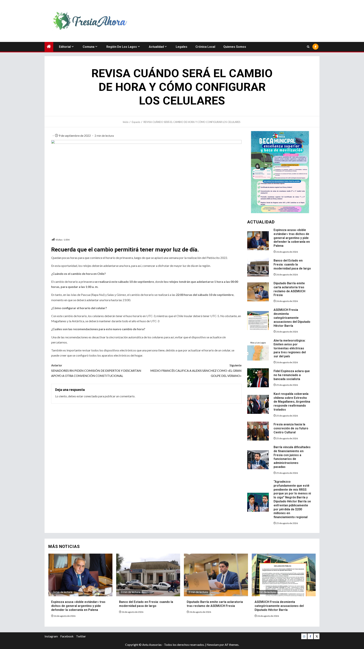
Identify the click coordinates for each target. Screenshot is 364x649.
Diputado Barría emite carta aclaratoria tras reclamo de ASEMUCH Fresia (215, 604)
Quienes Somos (234, 47)
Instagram (51, 636)
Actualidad (156, 47)
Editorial (65, 47)
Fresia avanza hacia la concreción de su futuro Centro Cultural (291, 428)
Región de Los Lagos (121, 47)
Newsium (213, 644)
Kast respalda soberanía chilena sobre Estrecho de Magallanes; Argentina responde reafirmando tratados (292, 401)
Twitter (81, 636)
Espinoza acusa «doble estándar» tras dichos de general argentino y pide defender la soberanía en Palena (292, 238)
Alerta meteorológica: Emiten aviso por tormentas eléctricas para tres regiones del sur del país (290, 348)
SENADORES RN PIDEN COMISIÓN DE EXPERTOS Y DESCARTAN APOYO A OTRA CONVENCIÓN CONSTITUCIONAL (96, 370)
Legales (181, 47)
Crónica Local (205, 47)
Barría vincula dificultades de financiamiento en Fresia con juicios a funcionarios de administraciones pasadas (292, 457)
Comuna (88, 47)
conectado (91, 396)
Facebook (67, 636)
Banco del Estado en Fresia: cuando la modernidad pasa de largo (292, 264)
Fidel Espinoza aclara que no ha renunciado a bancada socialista (292, 375)
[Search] (308, 46)
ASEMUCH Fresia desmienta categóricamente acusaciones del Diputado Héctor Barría (292, 317)
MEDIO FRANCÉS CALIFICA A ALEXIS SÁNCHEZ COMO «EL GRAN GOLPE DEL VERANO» (196, 370)
